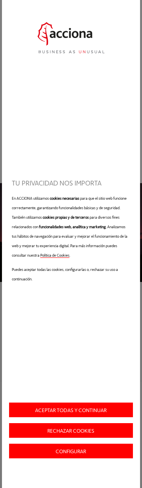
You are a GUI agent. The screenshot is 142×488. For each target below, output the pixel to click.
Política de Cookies (54, 255)
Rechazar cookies (70, 430)
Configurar (71, 451)
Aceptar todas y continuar (70, 410)
